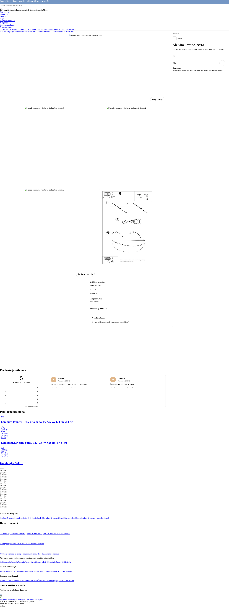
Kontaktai (3, 581)
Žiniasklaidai (43, 581)
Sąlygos (3, 599)
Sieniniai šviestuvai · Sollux (24, 518)
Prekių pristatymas (25, 571)
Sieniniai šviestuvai (43, 31)
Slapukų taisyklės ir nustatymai (31, 599)
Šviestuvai (18, 31)
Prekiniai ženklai (21, 581)
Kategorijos (10, 31)
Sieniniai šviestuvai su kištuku (69, 518)
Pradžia (3, 31)
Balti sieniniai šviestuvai (49, 518)
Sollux (37, 518)
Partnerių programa (55, 581)
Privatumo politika (13, 599)
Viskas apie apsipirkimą (9, 571)
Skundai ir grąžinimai (40, 571)
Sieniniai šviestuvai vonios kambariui (95, 518)
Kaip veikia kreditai (65, 571)
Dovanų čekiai (32, 581)
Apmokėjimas (53, 571)
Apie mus (11, 581)
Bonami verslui (68, 581)
